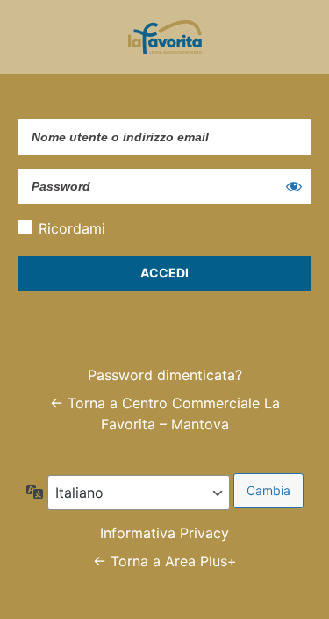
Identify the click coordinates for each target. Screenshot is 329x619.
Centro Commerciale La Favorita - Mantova (165, 37)
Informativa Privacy (164, 533)
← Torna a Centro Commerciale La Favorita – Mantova (165, 413)
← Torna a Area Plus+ (165, 561)
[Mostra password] (293, 186)
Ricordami (72, 228)
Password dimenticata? (165, 375)
